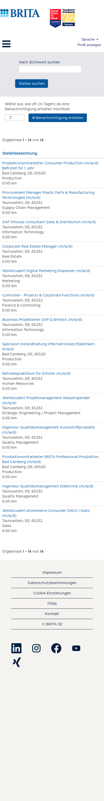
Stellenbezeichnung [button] (19, 153)
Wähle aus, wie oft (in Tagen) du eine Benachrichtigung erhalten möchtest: (38, 106)
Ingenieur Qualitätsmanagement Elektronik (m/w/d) (47, 486)
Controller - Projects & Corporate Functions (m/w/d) (48, 295)
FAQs (52, 603)
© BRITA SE (52, 624)
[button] (17, 44)
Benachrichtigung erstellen (59, 118)
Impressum (52, 572)
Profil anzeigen (89, 45)
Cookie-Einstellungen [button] (52, 593)
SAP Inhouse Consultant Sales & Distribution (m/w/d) (49, 222)
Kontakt (52, 614)
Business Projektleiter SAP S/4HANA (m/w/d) (42, 320)
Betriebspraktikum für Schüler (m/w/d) (36, 373)
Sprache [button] (89, 39)
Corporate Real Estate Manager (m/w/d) (37, 246)
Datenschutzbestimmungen (52, 583)
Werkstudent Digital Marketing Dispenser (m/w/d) (46, 271)
